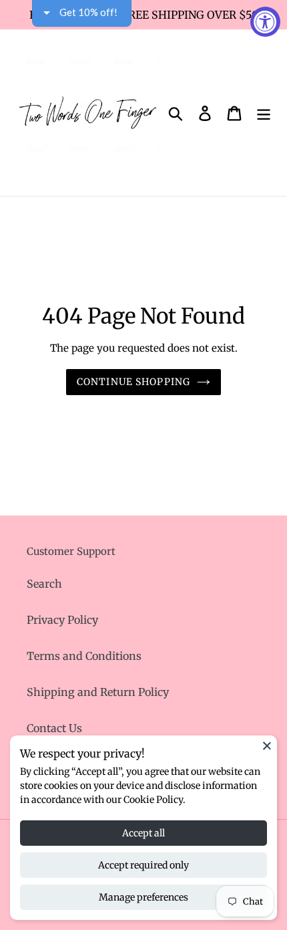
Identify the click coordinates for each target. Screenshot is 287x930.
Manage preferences (143, 897)
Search (44, 583)
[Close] (267, 745)
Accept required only (143, 865)
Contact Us (54, 728)
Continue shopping (133, 382)
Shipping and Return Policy (98, 692)
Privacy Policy (62, 619)
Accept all (143, 833)
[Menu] (263, 113)
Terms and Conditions (84, 656)
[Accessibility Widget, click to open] (265, 22)
